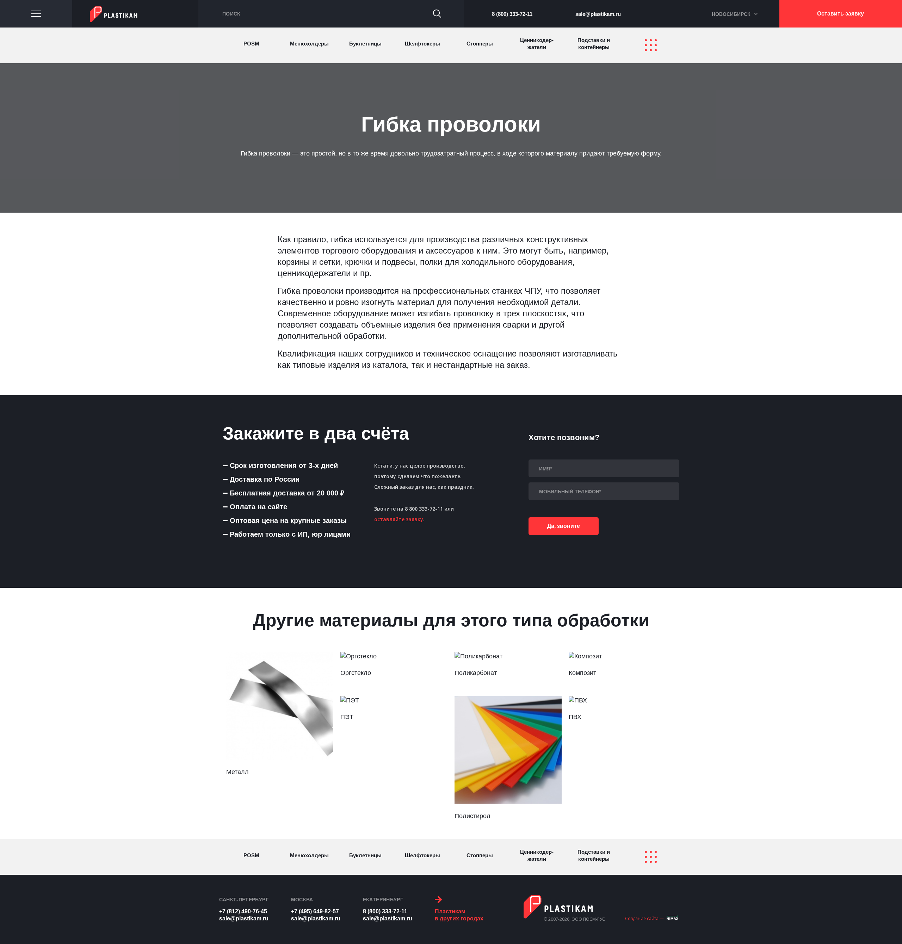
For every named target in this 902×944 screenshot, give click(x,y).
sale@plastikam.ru (598, 14)
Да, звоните (563, 526)
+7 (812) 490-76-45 (243, 911)
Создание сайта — (644, 918)
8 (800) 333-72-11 (512, 14)
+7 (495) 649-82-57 (315, 911)
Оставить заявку (840, 14)
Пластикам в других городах (459, 914)
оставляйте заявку (398, 519)
